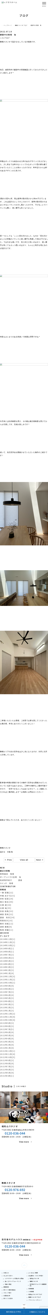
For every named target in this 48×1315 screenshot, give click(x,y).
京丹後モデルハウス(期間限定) (38, 1285)
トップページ (8, 25)
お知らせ (6, 1273)
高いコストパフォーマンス (13, 1281)
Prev (9, 860)
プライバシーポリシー (35, 1300)
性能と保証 (8, 1284)
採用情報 (31, 1288)
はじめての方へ (8, 1276)
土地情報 (31, 1291)
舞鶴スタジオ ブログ (21, 25)
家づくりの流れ (8, 1298)
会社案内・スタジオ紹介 (35, 1276)
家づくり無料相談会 (9, 1290)
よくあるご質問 (33, 1273)
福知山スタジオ (34, 1278)
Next (38, 860)
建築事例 (6, 1287)
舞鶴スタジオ (34, 1281)
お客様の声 (6, 1296)
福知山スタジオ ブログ (35, 1294)
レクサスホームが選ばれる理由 (14, 1278)
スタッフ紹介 (7, 1293)
